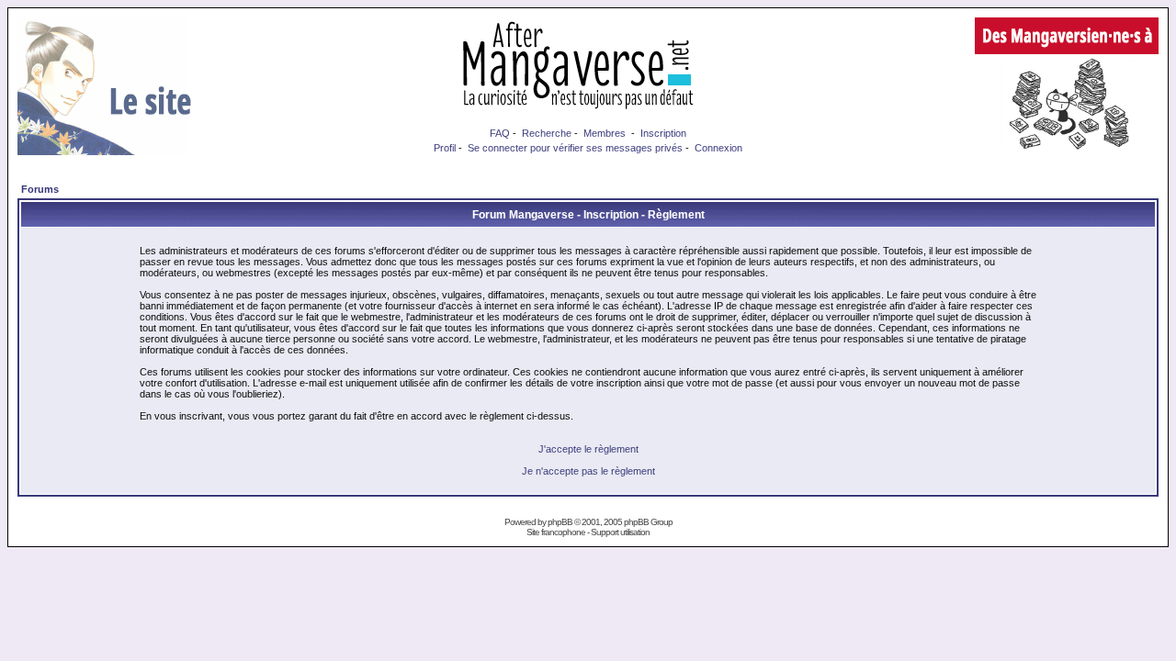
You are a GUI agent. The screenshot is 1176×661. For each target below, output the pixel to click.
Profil (445, 147)
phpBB (560, 522)
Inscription (663, 133)
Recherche (546, 133)
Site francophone (555, 532)
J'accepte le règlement (588, 448)
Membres (604, 133)
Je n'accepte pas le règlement (588, 470)
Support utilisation (620, 532)
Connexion (718, 147)
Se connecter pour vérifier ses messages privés (575, 147)
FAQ (500, 133)
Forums (40, 189)
